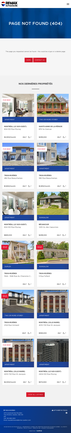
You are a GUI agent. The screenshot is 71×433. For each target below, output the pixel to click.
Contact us (40, 60)
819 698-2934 (11, 418)
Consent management (47, 428)
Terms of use (36, 428)
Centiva (39, 430)
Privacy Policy (28, 428)
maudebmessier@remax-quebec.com (19, 420)
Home (28, 60)
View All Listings (35, 394)
